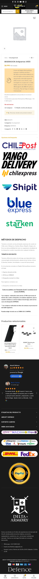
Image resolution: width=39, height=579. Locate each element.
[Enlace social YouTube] (20, 1)
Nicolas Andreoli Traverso (19, 382)
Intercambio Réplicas (29, 11)
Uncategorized (13, 57)
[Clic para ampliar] (4, 48)
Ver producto (15, 331)
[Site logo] (19, 6)
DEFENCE (13, 126)
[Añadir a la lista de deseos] (15, 328)
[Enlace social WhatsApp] (26, 1)
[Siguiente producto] (33, 58)
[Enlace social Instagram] (18, 1)
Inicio (6, 57)
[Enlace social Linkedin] (22, 129)
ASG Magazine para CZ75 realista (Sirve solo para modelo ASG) (10, 345)
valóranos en (15, 376)
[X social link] (15, 1)
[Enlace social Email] (17, 129)
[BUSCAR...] (17, 11)
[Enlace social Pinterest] (23, 1)
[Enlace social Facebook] (13, 1)
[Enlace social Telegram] (26, 129)
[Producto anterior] (30, 58)
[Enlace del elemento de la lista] (19, 544)
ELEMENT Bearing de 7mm (28, 343)
